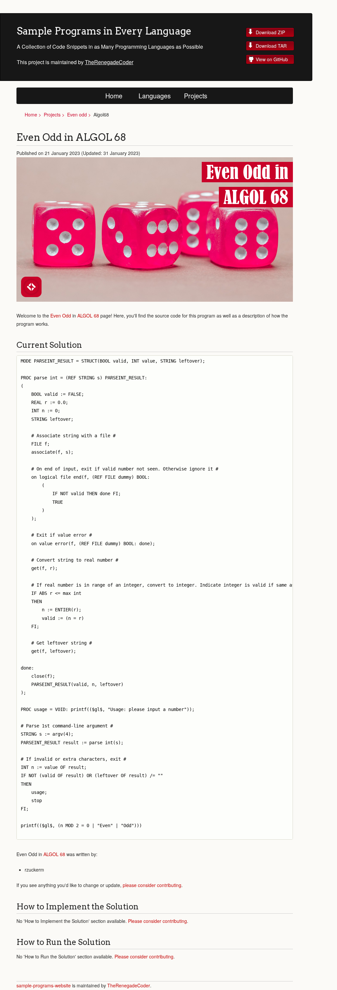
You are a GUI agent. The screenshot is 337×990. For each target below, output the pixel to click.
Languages (155, 95)
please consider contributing (152, 885)
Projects (195, 95)
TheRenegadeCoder (109, 62)
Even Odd (60, 315)
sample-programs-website (44, 985)
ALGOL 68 (88, 315)
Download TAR (271, 45)
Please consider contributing (157, 921)
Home (113, 95)
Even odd (77, 114)
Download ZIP (270, 32)
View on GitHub (272, 59)
